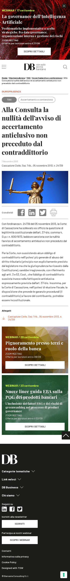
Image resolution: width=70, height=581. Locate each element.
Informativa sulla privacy (15, 556)
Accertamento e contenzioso (47, 78)
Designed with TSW (12, 568)
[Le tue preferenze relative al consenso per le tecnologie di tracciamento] (63, 574)
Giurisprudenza (17, 78)
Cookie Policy (9, 562)
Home (5, 78)
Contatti (6, 550)
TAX (28, 78)
